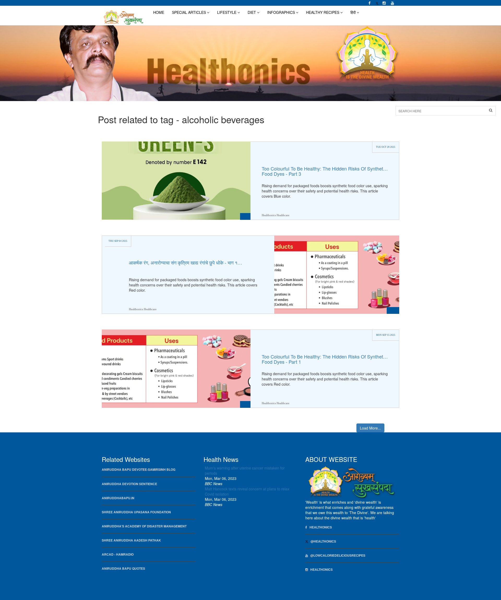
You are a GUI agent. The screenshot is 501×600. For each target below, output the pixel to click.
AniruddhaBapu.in (118, 498)
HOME (158, 12)
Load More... (370, 428)
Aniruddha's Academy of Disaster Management (144, 526)
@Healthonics (322, 541)
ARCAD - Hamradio (118, 554)
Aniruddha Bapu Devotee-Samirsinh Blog (138, 469)
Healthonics (319, 527)
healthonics (320, 569)
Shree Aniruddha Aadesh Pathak (131, 540)
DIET (252, 12)
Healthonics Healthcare (275, 214)
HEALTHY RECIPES (323, 12)
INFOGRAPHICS (281, 12)
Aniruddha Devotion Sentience (129, 484)
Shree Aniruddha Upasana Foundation (136, 512)
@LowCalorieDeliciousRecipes (336, 555)
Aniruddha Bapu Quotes (123, 568)
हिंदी (353, 12)
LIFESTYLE (227, 12)
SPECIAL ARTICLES (189, 12)
